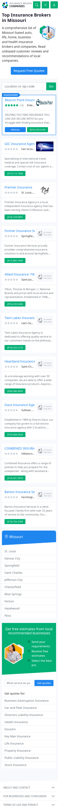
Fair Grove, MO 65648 (34, 149)
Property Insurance (18, 751)
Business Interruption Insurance (27, 700)
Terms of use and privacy (20, 805)
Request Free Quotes (29, 71)
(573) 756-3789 (15, 521)
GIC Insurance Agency (21, 144)
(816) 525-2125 (15, 347)
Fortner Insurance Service (24, 231)
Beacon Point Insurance (22, 100)
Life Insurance (14, 743)
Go (51, 86)
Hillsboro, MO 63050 (33, 453)
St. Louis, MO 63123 (33, 192)
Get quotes (44, 683)
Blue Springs (13, 594)
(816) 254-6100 (37, 129)
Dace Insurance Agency (22, 405)
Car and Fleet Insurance (21, 708)
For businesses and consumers (25, 796)
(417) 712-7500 (15, 173)
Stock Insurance (15, 765)
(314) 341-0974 (15, 478)
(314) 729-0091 (15, 217)
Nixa (8, 615)
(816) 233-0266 (15, 304)
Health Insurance (16, 722)
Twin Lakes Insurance (21, 318)
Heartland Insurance (20, 361)
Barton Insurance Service (23, 492)
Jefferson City (14, 580)
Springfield (12, 565)
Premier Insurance (18, 187)
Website (15, 129)
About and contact (16, 787)
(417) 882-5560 (15, 260)
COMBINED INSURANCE (23, 448)
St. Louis (10, 551)
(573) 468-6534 (15, 434)
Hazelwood (12, 608)
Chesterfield (13, 587)
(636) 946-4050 (15, 391)
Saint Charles (13, 573)
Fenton (9, 601)
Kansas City (12, 558)
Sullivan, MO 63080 (32, 410)
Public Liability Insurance (22, 758)
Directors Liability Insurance (24, 715)
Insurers (10, 729)
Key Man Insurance (17, 736)
